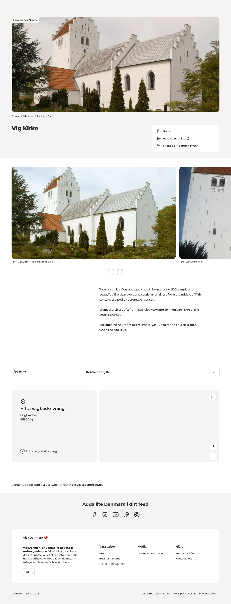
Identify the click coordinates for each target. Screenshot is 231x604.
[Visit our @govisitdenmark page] (126, 515)
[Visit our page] (105, 515)
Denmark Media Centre (153, 553)
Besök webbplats (174, 138)
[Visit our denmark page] (94, 515)
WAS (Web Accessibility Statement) (196, 593)
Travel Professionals (112, 563)
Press (102, 553)
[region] (159, 426)
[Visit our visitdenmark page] (115, 515)
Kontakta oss (184, 558)
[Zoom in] (213, 446)
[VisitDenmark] (35, 537)
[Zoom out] (213, 456)
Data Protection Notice (155, 593)
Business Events (109, 558)
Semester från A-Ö (188, 553)
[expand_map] (213, 397)
